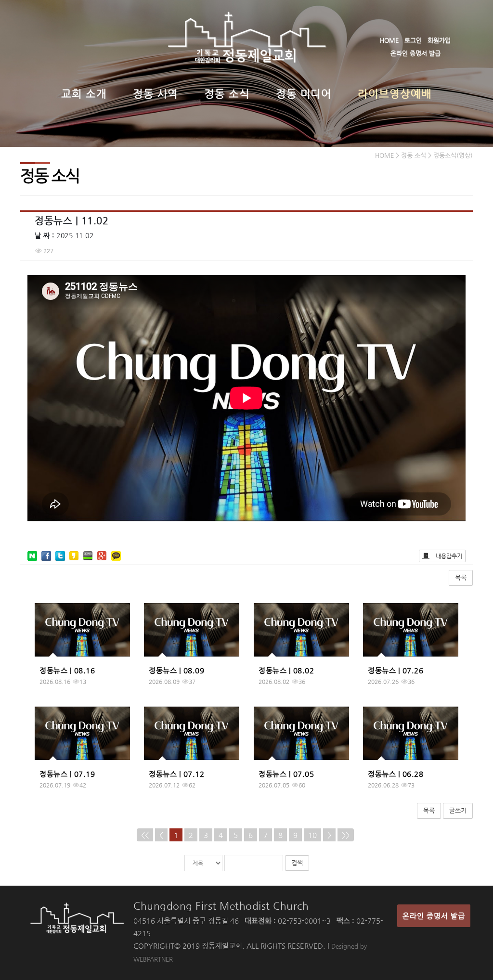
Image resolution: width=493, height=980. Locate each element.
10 (312, 835)
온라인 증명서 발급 (415, 53)
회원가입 (439, 40)
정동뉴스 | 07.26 (395, 670)
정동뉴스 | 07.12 (176, 774)
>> (346, 835)
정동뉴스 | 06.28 (395, 774)
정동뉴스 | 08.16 (67, 670)
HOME (389, 40)
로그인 (413, 40)
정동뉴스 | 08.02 (286, 670)
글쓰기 (458, 810)
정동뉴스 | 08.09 (176, 670)
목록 (461, 577)
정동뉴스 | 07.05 (286, 774)
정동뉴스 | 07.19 (67, 774)
